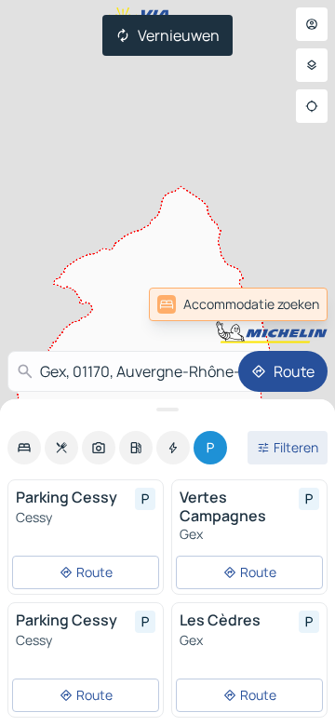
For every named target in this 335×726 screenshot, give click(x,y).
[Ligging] (312, 106)
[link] (238, 304)
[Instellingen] (312, 65)
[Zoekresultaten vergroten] (167, 409)
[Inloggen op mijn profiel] (312, 24)
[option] (24, 447)
